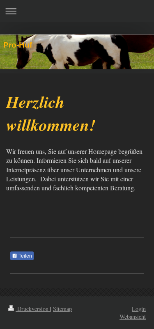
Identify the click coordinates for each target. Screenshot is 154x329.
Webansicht (133, 316)
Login (139, 309)
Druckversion (33, 309)
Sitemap (62, 309)
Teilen (24, 256)
